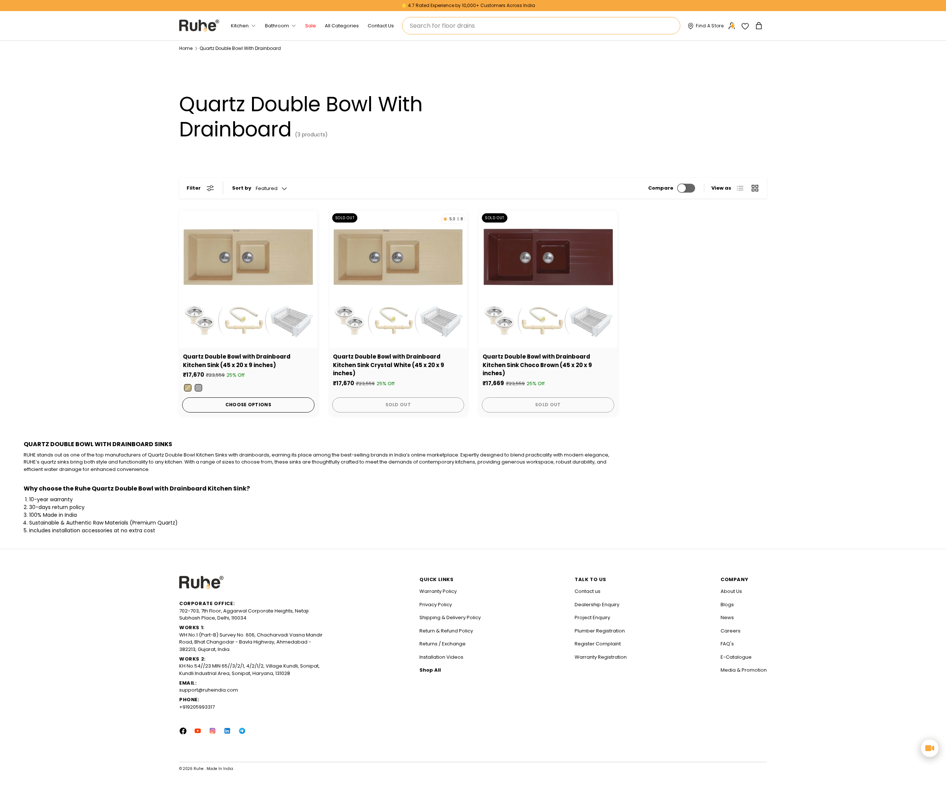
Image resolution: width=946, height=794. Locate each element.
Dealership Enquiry (597, 604)
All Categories (342, 25)
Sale (310, 25)
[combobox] (541, 25)
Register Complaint (598, 643)
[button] (759, 25)
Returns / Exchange (442, 643)
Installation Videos (441, 657)
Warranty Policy (438, 591)
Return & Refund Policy (446, 630)
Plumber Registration (600, 630)
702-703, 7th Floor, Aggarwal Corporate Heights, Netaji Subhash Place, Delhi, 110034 (244, 614)
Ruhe (199, 768)
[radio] (188, 388)
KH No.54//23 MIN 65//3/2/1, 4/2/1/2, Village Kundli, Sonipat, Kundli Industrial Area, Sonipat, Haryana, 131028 (249, 669)
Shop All (430, 669)
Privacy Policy (435, 604)
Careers (731, 630)
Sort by (241, 187)
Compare (660, 187)
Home (186, 48)
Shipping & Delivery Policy (450, 617)
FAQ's (727, 643)
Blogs (727, 604)
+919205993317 (197, 706)
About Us (731, 591)
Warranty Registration (601, 657)
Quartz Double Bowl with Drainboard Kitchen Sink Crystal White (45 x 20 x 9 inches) (388, 365)
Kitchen (240, 25)
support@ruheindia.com (208, 689)
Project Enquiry (592, 617)
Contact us (587, 591)
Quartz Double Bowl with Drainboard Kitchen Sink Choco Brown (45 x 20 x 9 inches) (537, 365)
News (727, 617)
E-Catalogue (736, 657)
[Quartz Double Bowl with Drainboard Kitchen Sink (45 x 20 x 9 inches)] (248, 279)
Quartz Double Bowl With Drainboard (240, 48)
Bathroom (277, 25)
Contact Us (381, 25)
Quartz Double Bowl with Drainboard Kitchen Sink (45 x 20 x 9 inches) (236, 361)
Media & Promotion (744, 669)
